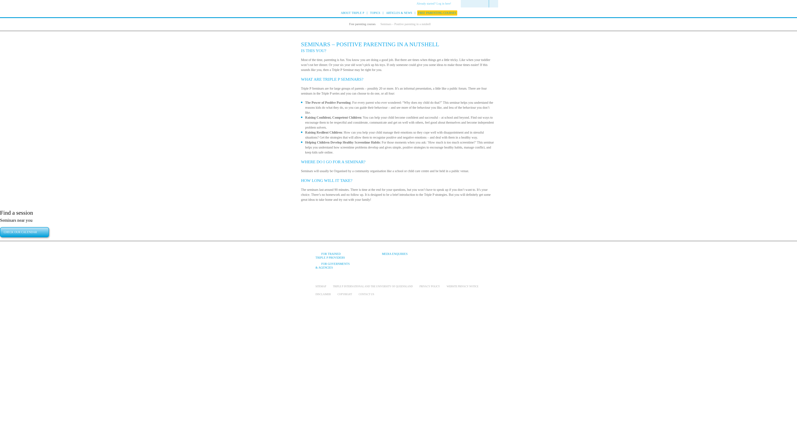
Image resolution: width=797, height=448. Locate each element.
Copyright (344, 294)
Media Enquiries (395, 254)
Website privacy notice (462, 286)
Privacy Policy (429, 286)
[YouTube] (447, 257)
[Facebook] (436, 257)
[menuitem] (435, 4)
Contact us (366, 294)
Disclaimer (323, 294)
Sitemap (320, 286)
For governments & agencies (332, 265)
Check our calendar (20, 232)
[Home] (342, 23)
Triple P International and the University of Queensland (373, 286)
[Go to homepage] (305, 18)
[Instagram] (458, 257)
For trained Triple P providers (330, 255)
